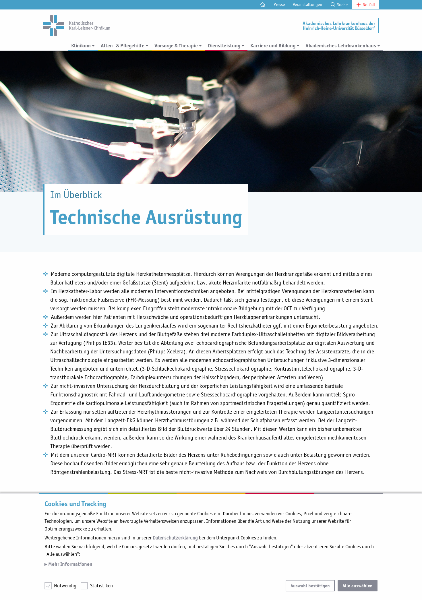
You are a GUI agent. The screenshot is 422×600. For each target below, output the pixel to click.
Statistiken (101, 585)
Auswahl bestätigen (310, 586)
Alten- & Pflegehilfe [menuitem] (122, 45)
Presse (279, 4)
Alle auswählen (357, 586)
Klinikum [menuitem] (81, 45)
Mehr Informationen (69, 564)
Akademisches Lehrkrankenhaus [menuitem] (340, 45)
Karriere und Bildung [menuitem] (272, 45)
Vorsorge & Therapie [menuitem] (176, 45)
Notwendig (65, 585)
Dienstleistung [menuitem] (224, 45)
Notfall (368, 4)
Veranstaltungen (307, 4)
